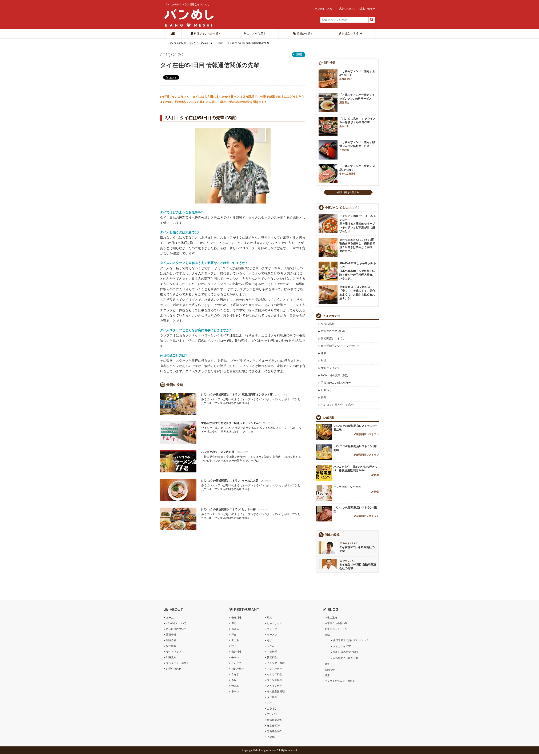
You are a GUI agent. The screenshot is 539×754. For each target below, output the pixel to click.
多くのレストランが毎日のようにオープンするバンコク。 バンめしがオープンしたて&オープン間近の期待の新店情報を (250, 399)
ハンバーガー (274, 668)
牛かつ (235, 657)
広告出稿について (176, 629)
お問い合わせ (366, 8)
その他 (271, 736)
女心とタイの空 (330, 368)
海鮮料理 (236, 651)
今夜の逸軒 (328, 323)
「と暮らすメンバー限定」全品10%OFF (357, 169)
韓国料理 (272, 657)
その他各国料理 (276, 691)
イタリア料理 (274, 674)
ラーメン (272, 634)
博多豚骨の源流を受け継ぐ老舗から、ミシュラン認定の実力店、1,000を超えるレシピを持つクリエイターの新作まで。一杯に (251, 456)
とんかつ (236, 663)
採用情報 (171, 646)
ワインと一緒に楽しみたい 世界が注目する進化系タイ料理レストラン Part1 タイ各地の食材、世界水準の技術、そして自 (251, 427)
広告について (347, 8)
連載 (220, 43)
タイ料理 (272, 697)
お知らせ (326, 390)
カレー (235, 680)
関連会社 (171, 640)
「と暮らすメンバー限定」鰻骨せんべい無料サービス (357, 146)
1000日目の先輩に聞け (335, 375)
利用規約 (171, 657)
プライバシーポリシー (178, 663)
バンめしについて (325, 8)
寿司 (233, 623)
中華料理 (272, 651)
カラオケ (272, 708)
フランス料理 (274, 680)
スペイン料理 (274, 685)
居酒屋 (235, 629)
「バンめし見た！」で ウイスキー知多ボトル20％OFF (357, 122)
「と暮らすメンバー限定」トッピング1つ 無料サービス (357, 98)
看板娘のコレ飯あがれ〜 (336, 382)
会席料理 (236, 617)
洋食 (233, 634)
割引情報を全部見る (348, 192)
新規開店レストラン (333, 338)
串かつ (235, 691)
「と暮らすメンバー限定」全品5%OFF (357, 75)
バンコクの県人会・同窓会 (337, 404)
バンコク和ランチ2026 (347, 487)
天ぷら (235, 640)
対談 (323, 360)
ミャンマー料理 (276, 663)
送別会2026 (273, 725)
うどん (271, 646)
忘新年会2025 (274, 731)
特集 (323, 397)
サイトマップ (173, 651)
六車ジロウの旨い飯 (333, 331)
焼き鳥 (235, 685)
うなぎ (235, 674)
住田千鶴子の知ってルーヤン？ (340, 345)
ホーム (170, 617)
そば (269, 640)
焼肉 (269, 617)
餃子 (233, 646)
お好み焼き (237, 668)
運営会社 (171, 634)
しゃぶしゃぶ (274, 623)
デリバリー (273, 714)
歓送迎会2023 (274, 719)
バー (269, 702)
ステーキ (272, 629)
